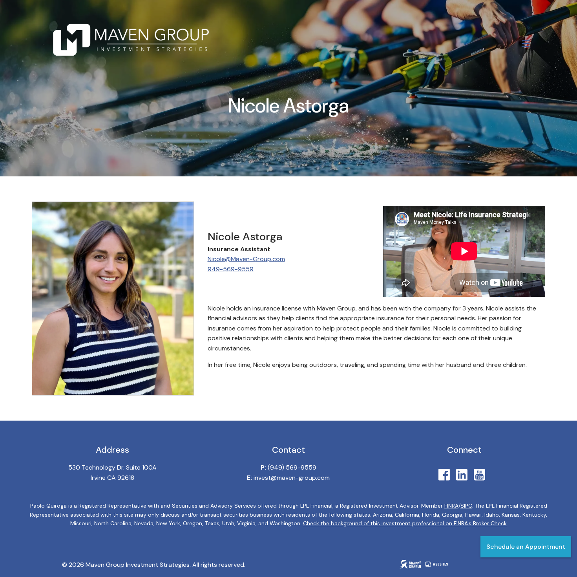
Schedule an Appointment (525, 547)
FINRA (451, 505)
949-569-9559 (231, 269)
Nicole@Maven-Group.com (246, 259)
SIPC (466, 505)
